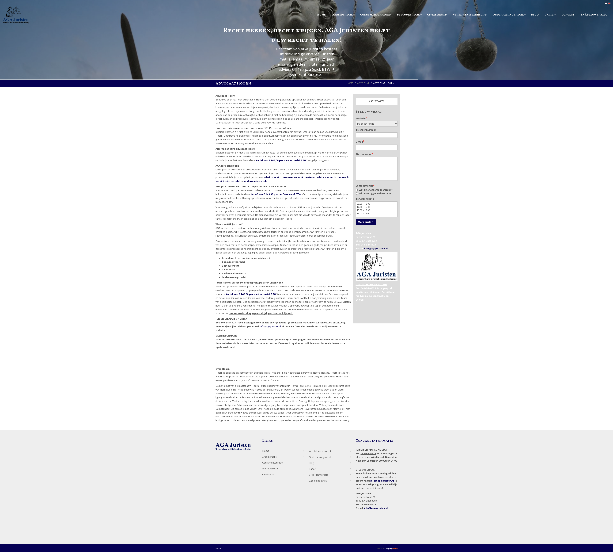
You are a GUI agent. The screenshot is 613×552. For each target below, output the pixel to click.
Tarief (550, 15)
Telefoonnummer (366, 129)
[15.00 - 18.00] (376, 210)
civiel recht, (330, 177)
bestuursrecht (313, 177)
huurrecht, (344, 177)
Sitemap (218, 548)
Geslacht (361, 118)
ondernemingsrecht (256, 181)
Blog (535, 15)
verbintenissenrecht (228, 181)
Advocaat (363, 83)
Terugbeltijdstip (365, 198)
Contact (567, 15)
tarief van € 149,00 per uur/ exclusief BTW (281, 160)
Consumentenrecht (375, 15)
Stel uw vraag (364, 154)
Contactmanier (365, 185)
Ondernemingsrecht (509, 15)
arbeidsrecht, (272, 177)
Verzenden (365, 222)
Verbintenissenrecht (469, 15)
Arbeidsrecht (343, 15)
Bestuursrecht (409, 15)
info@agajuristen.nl (270, 326)
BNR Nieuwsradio (594, 15)
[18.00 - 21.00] (376, 213)
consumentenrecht (291, 177)
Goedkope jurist (318, 480)
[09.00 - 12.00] (376, 203)
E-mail (360, 141)
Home (321, 15)
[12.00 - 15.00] (376, 207)
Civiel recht (437, 15)
